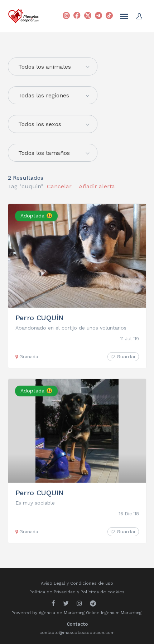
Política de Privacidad (52, 591)
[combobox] (52, 95)
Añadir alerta (97, 186)
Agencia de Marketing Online (69, 612)
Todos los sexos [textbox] (39, 124)
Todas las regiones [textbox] (43, 95)
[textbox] (52, 67)
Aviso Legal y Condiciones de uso (77, 583)
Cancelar (59, 186)
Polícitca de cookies (103, 591)
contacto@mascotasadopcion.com (77, 632)
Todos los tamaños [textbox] (44, 153)
